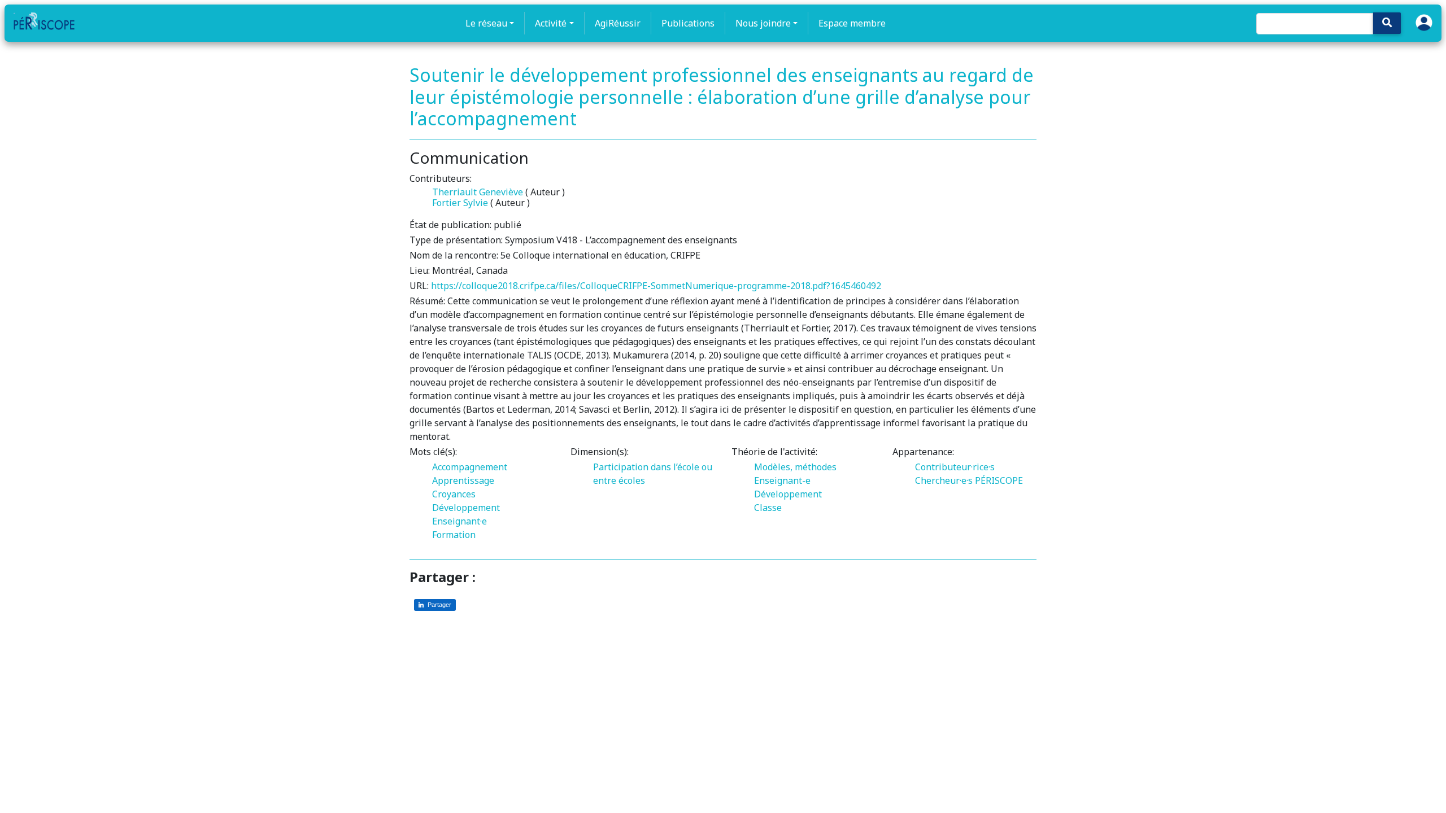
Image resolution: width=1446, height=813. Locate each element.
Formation (454, 534)
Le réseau (486, 23)
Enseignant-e (782, 480)
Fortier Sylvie (460, 202)
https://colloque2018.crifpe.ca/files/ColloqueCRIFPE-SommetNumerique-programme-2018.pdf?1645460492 (656, 285)
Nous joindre (763, 23)
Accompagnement (469, 467)
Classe (768, 507)
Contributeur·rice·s (955, 467)
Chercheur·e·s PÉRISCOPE (969, 480)
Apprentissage (463, 480)
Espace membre (852, 23)
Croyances (454, 494)
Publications (688, 23)
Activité (551, 23)
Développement (466, 507)
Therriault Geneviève (477, 192)
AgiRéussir (618, 23)
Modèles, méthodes (795, 467)
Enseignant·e (459, 521)
